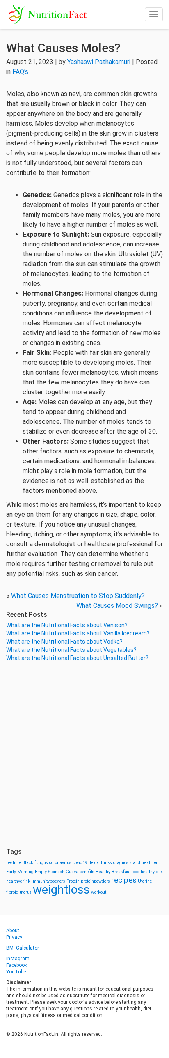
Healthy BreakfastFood (117, 871)
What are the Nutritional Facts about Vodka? (64, 641)
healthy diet (152, 871)
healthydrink (18, 881)
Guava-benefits (80, 871)
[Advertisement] (84, 755)
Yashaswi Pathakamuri (98, 62)
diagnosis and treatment (136, 862)
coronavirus (60, 862)
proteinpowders (95, 881)
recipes (124, 880)
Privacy (14, 937)
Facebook (16, 965)
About (12, 931)
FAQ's (20, 72)
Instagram (18, 958)
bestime (13, 862)
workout (98, 892)
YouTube (16, 972)
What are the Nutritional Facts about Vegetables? (71, 649)
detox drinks (100, 862)
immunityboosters (48, 881)
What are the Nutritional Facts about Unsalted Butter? (77, 658)
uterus (26, 892)
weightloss (61, 890)
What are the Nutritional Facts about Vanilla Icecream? (78, 633)
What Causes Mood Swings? (117, 606)
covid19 (80, 862)
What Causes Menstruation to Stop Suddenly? (78, 596)
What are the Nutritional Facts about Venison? (67, 625)
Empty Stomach (49, 871)
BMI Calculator (22, 948)
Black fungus (35, 862)
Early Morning (20, 871)
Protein (73, 881)
